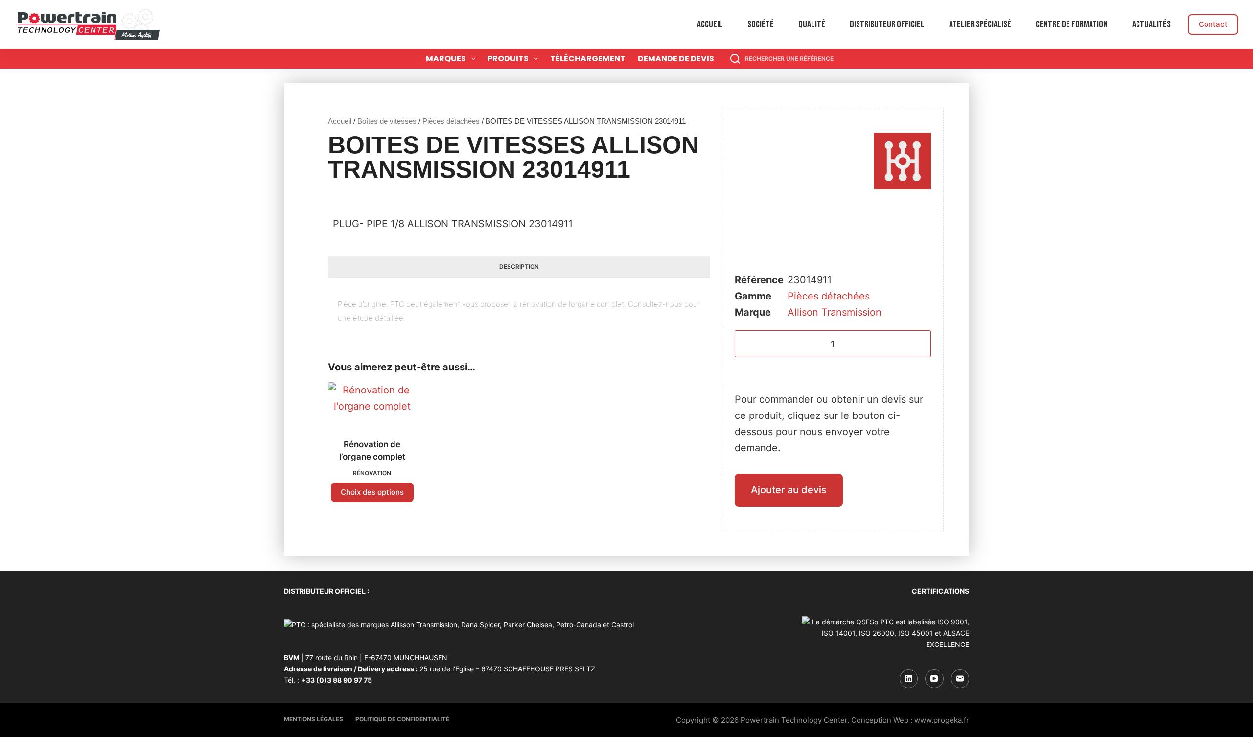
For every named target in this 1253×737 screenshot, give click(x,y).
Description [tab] (519, 266)
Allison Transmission (835, 312)
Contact (1213, 24)
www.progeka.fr (941, 720)
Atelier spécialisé (980, 24)
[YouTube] (934, 678)
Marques (446, 58)
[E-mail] (960, 678)
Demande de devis (676, 58)
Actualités (1151, 24)
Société (760, 24)
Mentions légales (313, 719)
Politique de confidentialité (402, 719)
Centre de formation (1072, 24)
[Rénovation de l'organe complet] (372, 404)
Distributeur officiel (887, 24)
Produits (508, 58)
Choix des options (372, 492)
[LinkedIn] (909, 678)
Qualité (811, 24)
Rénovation (372, 473)
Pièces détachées (451, 121)
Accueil (710, 24)
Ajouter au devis (789, 490)
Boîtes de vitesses (387, 121)
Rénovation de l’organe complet (372, 450)
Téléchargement (588, 58)
